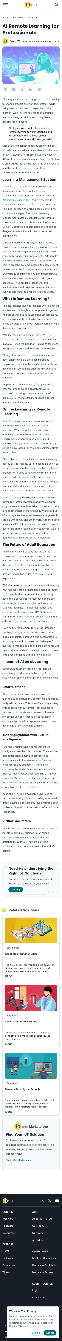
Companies (8, 1265)
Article (5, 17)
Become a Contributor (45, 1265)
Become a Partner (42, 1272)
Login (35, 1290)
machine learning (12, 260)
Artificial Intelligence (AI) (16, 199)
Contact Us (38, 1297)
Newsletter (38, 1232)
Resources (8, 1232)
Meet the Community (44, 1258)
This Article (32, 17)
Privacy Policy (16, 1326)
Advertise (37, 1240)
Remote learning (11, 421)
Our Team (38, 1225)
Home (5, 1250)
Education (18, 17)
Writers (6, 1272)
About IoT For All (42, 1218)
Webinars (7, 1218)
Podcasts (7, 1225)
